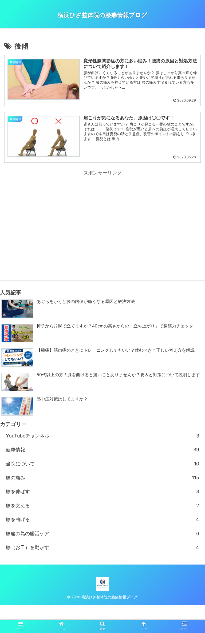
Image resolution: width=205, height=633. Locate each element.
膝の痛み (102, 477)
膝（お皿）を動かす (102, 547)
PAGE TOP (195, 609)
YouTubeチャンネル (102, 436)
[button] (189, 506)
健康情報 (102, 449)
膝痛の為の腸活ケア (102, 533)
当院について (102, 463)
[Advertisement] (102, 214)
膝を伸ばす (102, 491)
